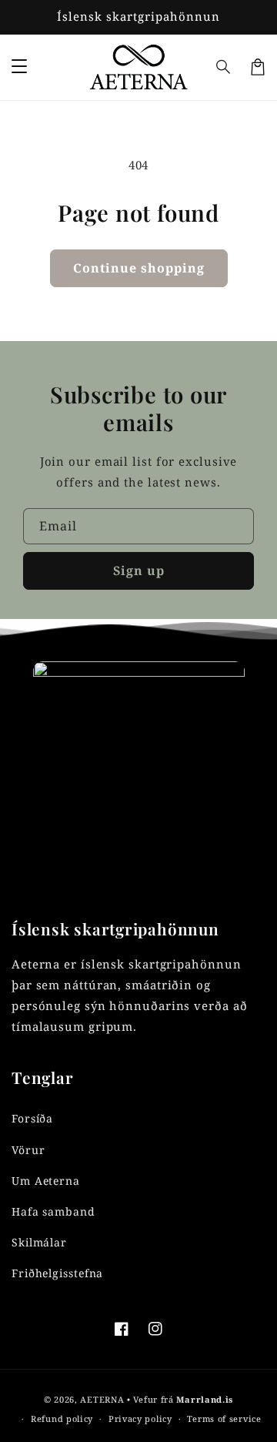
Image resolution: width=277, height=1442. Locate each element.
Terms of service (224, 1418)
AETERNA (102, 1399)
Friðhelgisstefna (57, 1273)
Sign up (139, 570)
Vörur (28, 1150)
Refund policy (62, 1418)
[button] (224, 67)
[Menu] (19, 67)
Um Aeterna (46, 1180)
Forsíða (32, 1118)
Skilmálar (39, 1242)
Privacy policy (140, 1418)
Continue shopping (139, 267)
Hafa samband (53, 1211)
